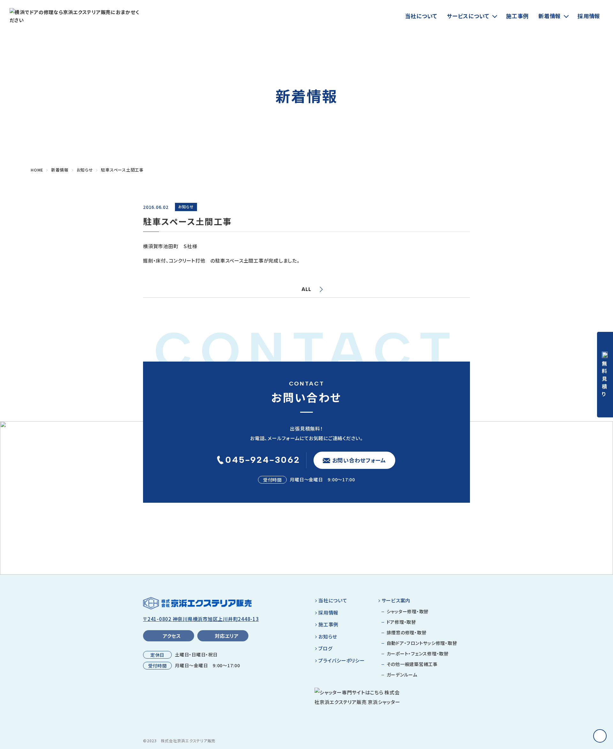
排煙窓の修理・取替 (407, 632)
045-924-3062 (262, 459)
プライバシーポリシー (341, 660)
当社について (421, 16)
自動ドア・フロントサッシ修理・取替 (422, 643)
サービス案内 (396, 600)
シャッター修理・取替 (408, 611)
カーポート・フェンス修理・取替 (418, 653)
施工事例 (517, 16)
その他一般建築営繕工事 (412, 664)
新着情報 (549, 16)
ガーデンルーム (402, 674)
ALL (306, 289)
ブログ (325, 648)
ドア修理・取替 (401, 622)
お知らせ (327, 636)
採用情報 (589, 16)
